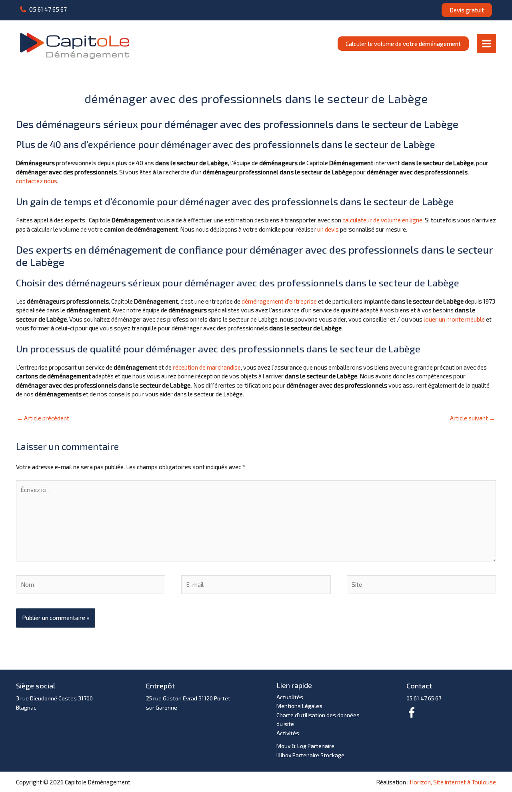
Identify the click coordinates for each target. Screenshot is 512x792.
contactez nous (36, 180)
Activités (287, 733)
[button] (43, 9)
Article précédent (43, 418)
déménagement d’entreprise (279, 301)
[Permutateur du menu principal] (486, 43)
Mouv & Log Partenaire (305, 745)
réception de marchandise (207, 367)
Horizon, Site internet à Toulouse (453, 782)
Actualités (289, 697)
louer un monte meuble (454, 319)
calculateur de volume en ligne (382, 220)
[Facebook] (411, 712)
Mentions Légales (299, 705)
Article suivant (472, 418)
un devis (328, 229)
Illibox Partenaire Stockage (310, 755)
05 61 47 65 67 (423, 698)
